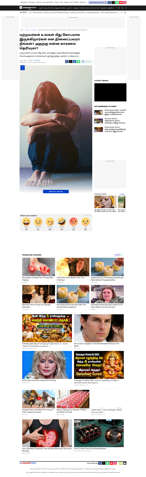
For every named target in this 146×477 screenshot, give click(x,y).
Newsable (32, 2)
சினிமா (63, 8)
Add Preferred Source (96, 2)
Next (124, 12)
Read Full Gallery (56, 191)
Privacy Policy (55, 469)
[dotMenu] (116, 8)
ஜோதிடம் (104, 8)
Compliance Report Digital (100, 469)
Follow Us (88, 61)
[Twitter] (113, 2)
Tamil (61, 2)
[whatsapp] (117, 2)
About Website (35, 469)
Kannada (39, 2)
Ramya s (37, 60)
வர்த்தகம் (76, 8)
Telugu (56, 2)
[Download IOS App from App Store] (124, 463)
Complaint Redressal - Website (80, 469)
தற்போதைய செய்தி (46, 8)
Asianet (28, 463)
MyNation (83, 2)
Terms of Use (45, 469)
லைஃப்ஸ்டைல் (95, 8)
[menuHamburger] (123, 8)
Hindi (71, 2)
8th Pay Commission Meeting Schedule (56, 12)
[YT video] (121, 2)
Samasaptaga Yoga (93, 12)
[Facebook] (109, 2)
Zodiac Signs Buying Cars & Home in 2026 (114, 12)
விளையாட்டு (84, 8)
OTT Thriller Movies (35, 12)
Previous (121, 12)
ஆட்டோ (69, 8)
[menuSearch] (126, 8)
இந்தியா (111, 8)
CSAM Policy (65, 469)
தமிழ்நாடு (57, 8)
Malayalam (24, 2)
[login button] (119, 8)
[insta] (124, 2)
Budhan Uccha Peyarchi (77, 12)
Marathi (76, 2)
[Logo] (29, 8)
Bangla (66, 2)
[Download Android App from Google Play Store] (121, 463)
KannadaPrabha (48, 2)
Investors (113, 469)
